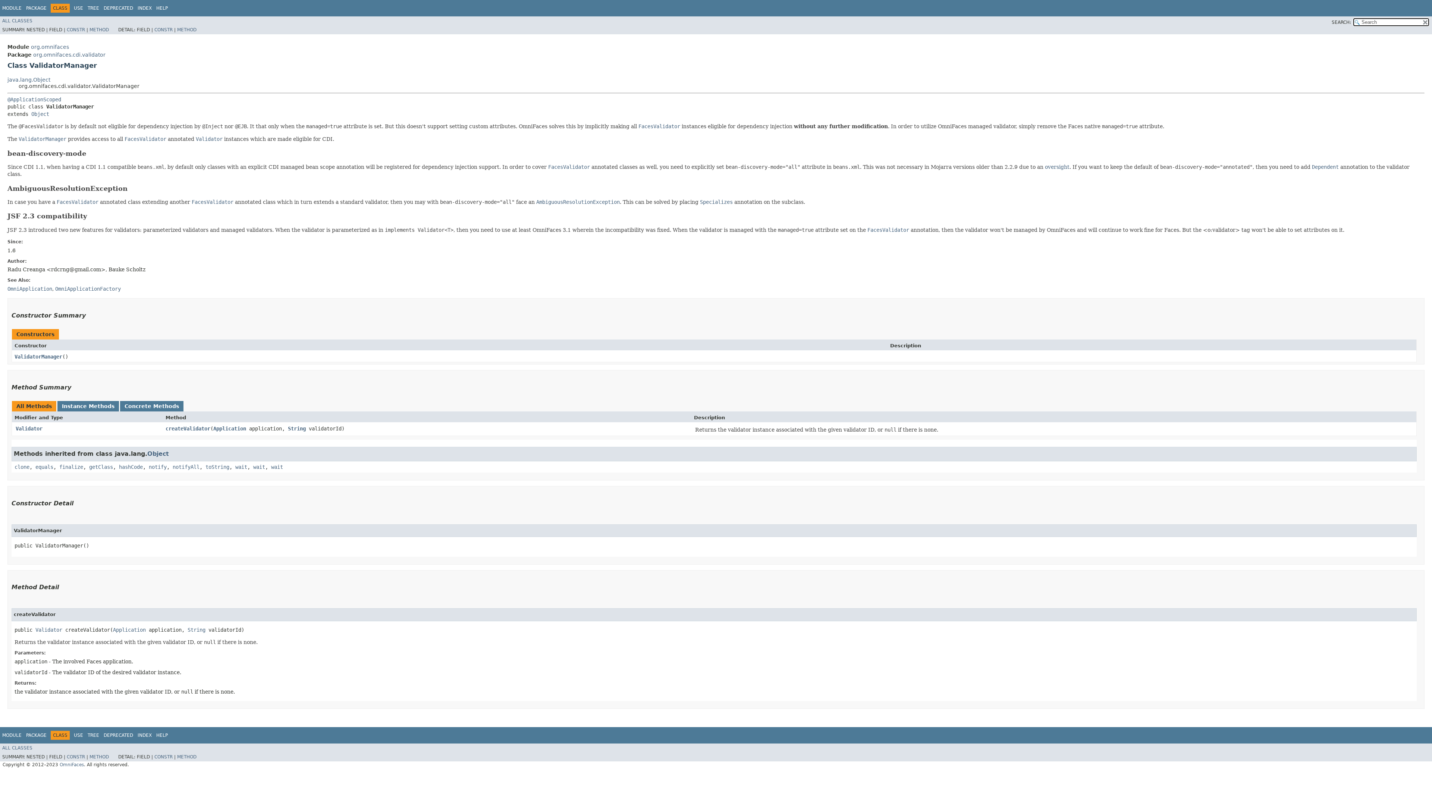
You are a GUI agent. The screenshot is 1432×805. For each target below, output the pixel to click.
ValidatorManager (38, 357)
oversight (1057, 167)
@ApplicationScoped (34, 99)
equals (44, 467)
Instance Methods (88, 406)
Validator (29, 429)
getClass (101, 467)
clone (22, 467)
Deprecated (118, 8)
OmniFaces (72, 764)
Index (145, 8)
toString (217, 467)
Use (78, 8)
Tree (93, 8)
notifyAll (186, 467)
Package (36, 8)
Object (40, 114)
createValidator (188, 429)
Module (12, 8)
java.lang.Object (28, 80)
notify (158, 467)
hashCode (131, 467)
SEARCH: (1341, 22)
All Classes (17, 20)
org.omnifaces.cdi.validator (69, 55)
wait (241, 467)
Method (99, 29)
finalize (71, 467)
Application (229, 429)
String (297, 429)
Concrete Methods (152, 406)
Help (162, 8)
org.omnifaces (50, 47)
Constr (76, 29)
